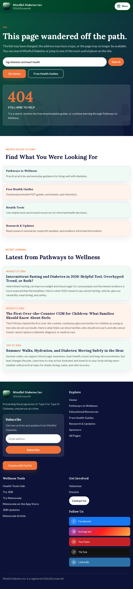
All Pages (75, 435)
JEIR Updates (11, 509)
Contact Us (79, 500)
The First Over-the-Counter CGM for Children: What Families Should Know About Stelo (60, 315)
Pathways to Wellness (83, 405)
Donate (74, 491)
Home (73, 399)
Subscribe (33, 449)
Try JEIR (8, 491)
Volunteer (75, 486)
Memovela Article (14, 515)
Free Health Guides (46, 73)
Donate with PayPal (20, 465)
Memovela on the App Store (21, 503)
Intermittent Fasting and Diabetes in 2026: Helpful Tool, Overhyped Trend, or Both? (65, 278)
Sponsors (75, 429)
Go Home (14, 73)
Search (116, 61)
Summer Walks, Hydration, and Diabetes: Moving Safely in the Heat (65, 350)
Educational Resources (83, 411)
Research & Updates (82, 423)
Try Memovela (12, 498)
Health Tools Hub (14, 486)
